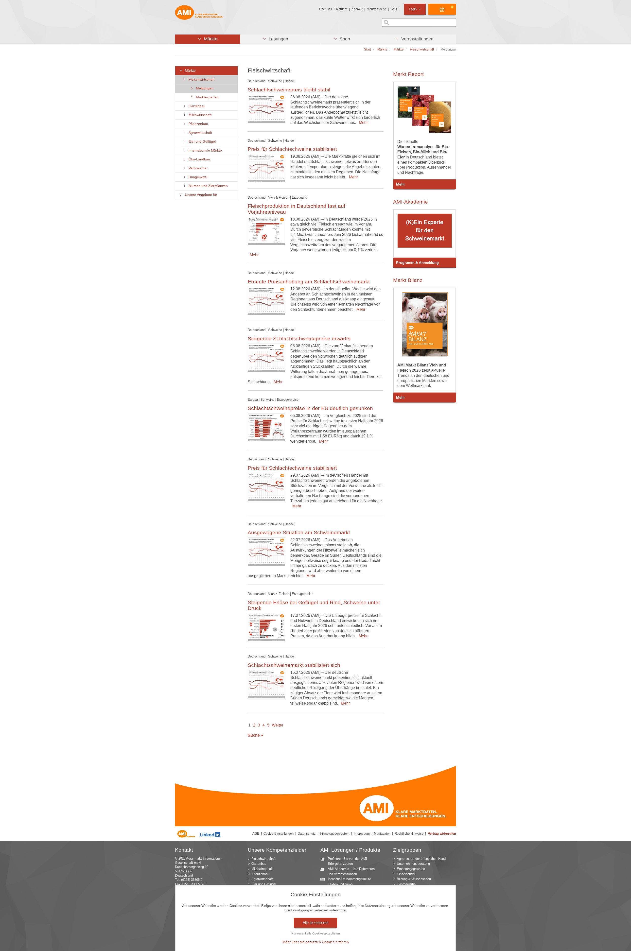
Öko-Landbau (198, 159)
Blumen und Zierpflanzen (207, 186)
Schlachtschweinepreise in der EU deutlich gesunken (310, 408)
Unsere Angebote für (200, 195)
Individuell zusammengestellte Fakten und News (349, 881)
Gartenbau (196, 106)
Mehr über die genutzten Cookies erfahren (315, 942)
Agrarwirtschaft (199, 133)
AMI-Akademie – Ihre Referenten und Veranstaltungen (351, 871)
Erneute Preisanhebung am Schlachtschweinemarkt (309, 281)
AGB (255, 833)
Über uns (325, 9)
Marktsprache (376, 9)
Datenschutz (307, 833)
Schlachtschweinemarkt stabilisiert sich (294, 665)
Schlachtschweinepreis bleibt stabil (289, 89)
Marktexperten (206, 97)
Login (413, 9)
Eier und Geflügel (201, 141)
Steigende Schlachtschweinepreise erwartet (299, 338)
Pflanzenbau (197, 124)
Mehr (362, 123)
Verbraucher (197, 168)
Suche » (255, 735)
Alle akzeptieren (315, 923)
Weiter (277, 725)
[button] (207, 39)
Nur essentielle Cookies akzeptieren (315, 933)
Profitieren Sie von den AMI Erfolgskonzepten (347, 861)
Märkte (189, 70)
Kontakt (357, 9)
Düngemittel (197, 177)
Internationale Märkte (204, 150)
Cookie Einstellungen (278, 833)
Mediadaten (382, 833)
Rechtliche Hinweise (409, 833)
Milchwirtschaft (199, 115)
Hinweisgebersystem (335, 833)
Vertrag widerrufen (442, 833)
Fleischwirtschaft (200, 79)
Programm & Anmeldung (417, 263)
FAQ (393, 9)
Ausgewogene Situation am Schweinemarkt (299, 532)
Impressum (362, 833)
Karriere (341, 9)
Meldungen (203, 88)
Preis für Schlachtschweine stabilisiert (292, 149)
